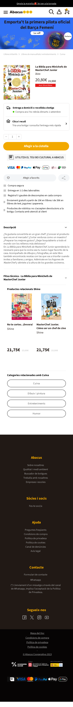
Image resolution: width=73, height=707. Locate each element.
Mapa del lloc (37, 633)
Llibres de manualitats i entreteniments (39, 54)
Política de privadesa (36, 538)
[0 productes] (66, 13)
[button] (59, 12)
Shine (37, 73)
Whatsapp (35, 580)
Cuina (62, 54)
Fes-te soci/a (35, 506)
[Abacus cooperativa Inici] (22, 14)
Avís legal (36, 551)
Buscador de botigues (35, 473)
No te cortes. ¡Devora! (20, 324)
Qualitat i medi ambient (35, 469)
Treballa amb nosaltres (35, 478)
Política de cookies (35, 542)
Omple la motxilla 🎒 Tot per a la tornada (36, 3)
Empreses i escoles (36, 482)
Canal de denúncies (35, 547)
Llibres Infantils (11, 54)
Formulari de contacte (35, 574)
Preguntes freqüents (35, 530)
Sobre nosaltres (35, 465)
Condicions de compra (35, 534)
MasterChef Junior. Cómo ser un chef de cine (51, 326)
